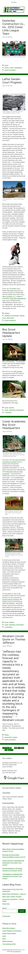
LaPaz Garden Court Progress (12, 80)
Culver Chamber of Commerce (11, 931)
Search (4, 908)
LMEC (4, 936)
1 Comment (8, 412)
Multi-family (10, 318)
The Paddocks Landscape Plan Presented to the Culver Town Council (12, 876)
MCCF (4, 938)
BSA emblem (18, 371)
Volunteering (18, 67)
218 (6, 750)
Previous (5, 748)
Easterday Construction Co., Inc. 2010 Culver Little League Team (13, 27)
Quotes (15, 737)
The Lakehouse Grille (9, 944)
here (3, 730)
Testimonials (6, 916)
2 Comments (8, 627)
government (8, 737)
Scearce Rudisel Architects (10, 599)
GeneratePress (17, 951)
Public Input (6, 904)
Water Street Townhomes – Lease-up (14, 894)
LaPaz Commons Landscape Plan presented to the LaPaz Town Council (13, 863)
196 (15, 748)
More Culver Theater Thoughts (11, 896)
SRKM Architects (7, 941)
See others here (12, 290)
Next (10, 750)
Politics (6, 735)
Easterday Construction (11, 315)
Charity (6, 67)
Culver (6, 65)
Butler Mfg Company (8, 928)
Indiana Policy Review (9, 933)
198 (22, 748)
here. (16, 403)
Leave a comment (10, 70)
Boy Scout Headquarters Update (11, 333)
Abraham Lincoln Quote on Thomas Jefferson (13, 639)
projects (6, 313)
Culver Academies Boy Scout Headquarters (13, 425)
